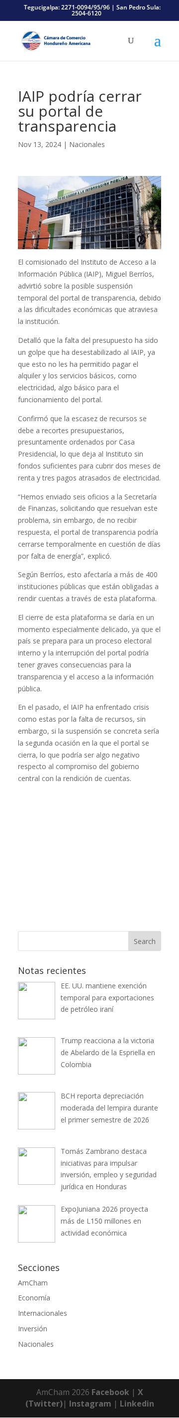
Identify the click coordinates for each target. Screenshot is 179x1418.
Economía (34, 1297)
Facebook (110, 1392)
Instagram (90, 1403)
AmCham (33, 1282)
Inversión (32, 1328)
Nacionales (87, 144)
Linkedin (137, 1403)
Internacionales (42, 1313)
